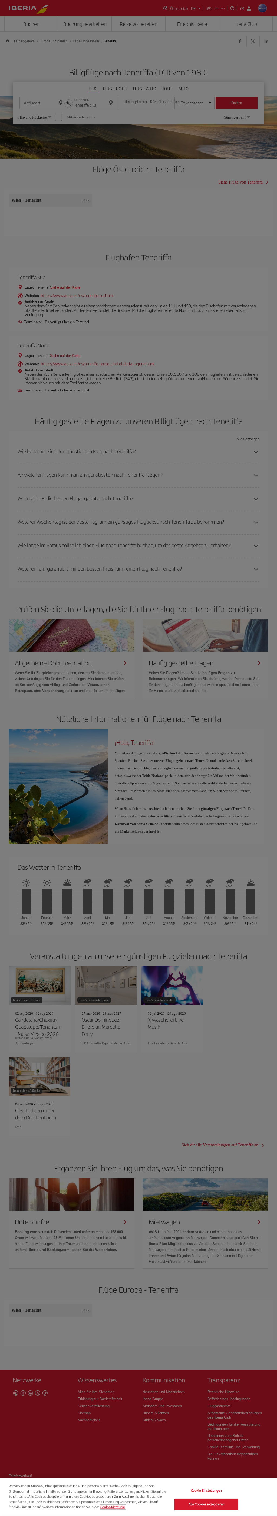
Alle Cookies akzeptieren (206, 1504)
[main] (138, 1497)
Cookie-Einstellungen (206, 1490)
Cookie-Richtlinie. (112, 1507)
